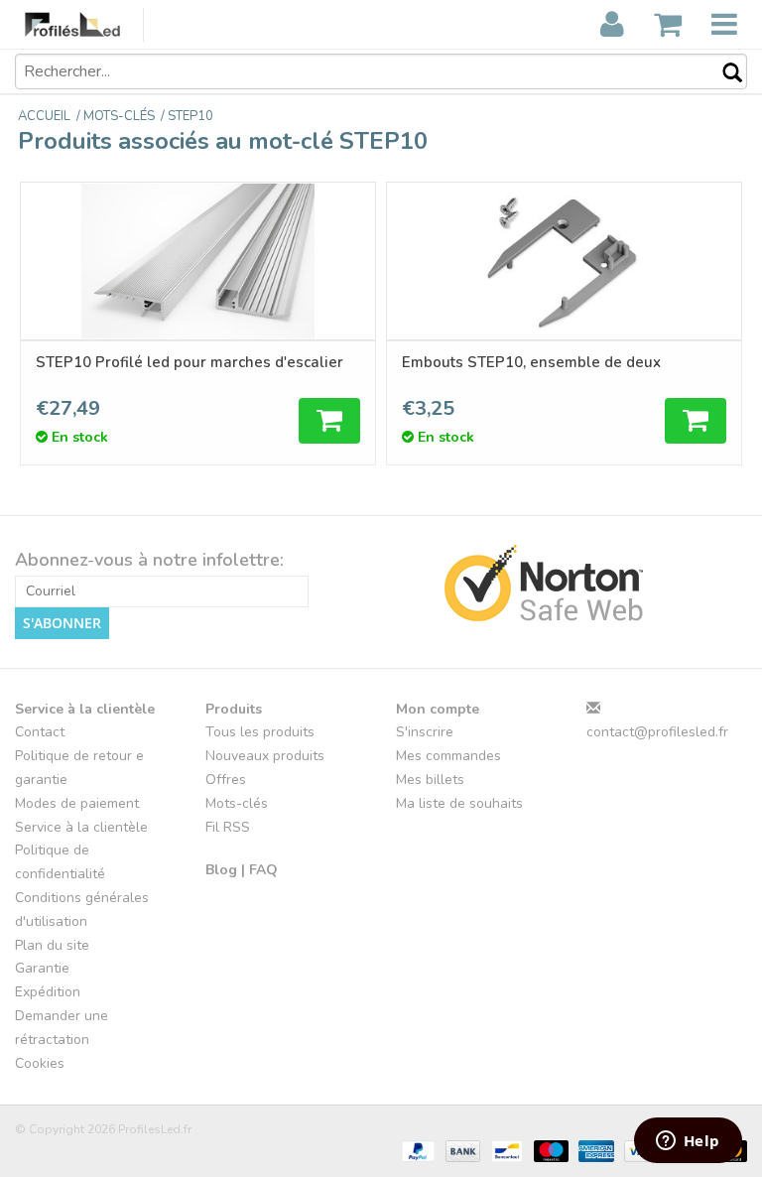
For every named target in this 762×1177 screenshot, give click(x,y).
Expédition (47, 991)
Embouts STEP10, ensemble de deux (531, 362)
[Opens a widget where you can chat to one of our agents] (687, 1142)
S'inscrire (424, 731)
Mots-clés (236, 803)
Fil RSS (227, 827)
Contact (39, 731)
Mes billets (430, 779)
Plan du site (52, 945)
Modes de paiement (77, 803)
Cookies (39, 1063)
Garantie (42, 968)
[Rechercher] (722, 73)
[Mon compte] (612, 25)
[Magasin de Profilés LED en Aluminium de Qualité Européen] (84, 25)
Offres (225, 779)
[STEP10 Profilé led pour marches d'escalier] (198, 261)
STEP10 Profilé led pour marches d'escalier (189, 362)
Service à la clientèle (81, 827)
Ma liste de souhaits (459, 803)
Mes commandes (448, 755)
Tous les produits (260, 731)
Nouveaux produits (264, 755)
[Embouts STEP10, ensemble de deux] (564, 261)
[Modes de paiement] (416, 1150)
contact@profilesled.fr (657, 731)
